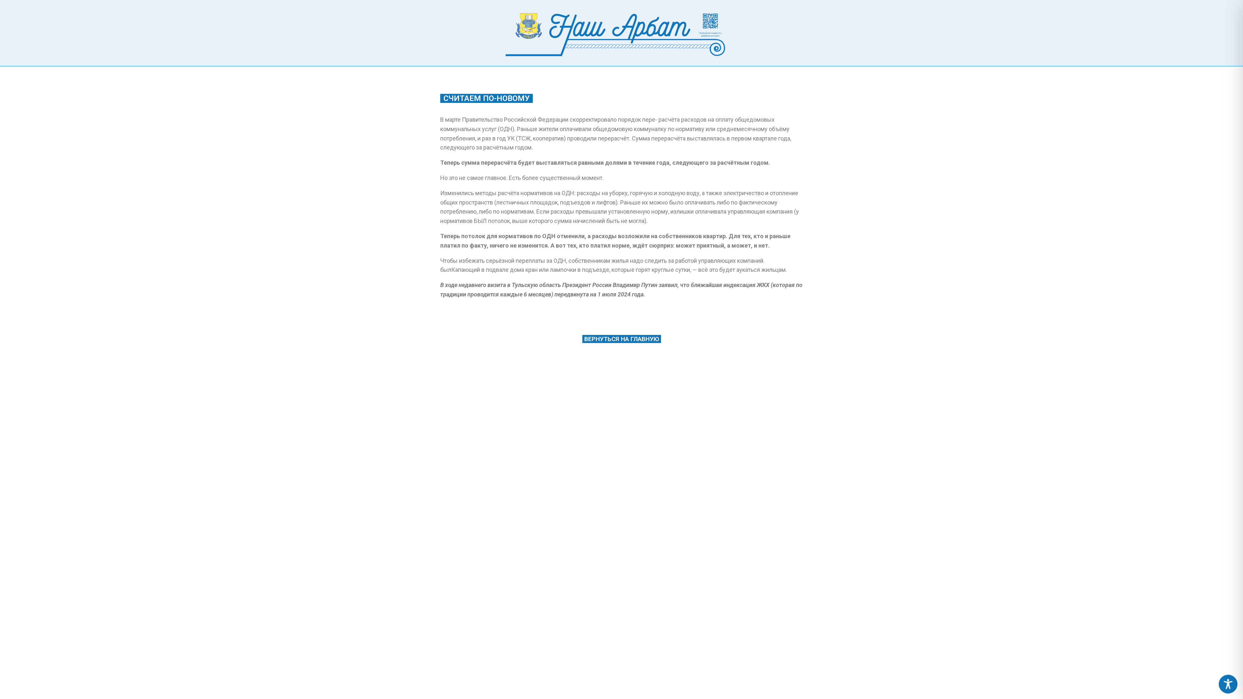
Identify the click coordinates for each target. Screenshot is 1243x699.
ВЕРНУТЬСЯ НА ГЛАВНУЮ (621, 339)
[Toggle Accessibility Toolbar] (1228, 684)
